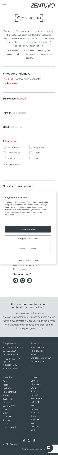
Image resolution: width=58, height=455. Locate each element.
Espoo (6, 381)
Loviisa (34, 380)
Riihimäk (35, 402)
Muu (36, 158)
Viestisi (12, 164)
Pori (33, 391)
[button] (48, 448)
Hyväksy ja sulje (28, 229)
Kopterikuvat (14, 153)
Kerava (6, 402)
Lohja (34, 377)
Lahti (5, 423)
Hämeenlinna (9, 391)
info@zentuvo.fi (10, 354)
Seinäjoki (35, 409)
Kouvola (7, 416)
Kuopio (6, 420)
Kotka (5, 413)
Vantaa (35, 426)
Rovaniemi (36, 398)
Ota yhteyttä (9, 343)
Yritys (6, 127)
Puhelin (7, 112)
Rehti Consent (32, 260)
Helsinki (6, 384)
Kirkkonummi (9, 406)
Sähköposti (14, 98)
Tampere (35, 412)
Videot (37, 153)
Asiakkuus (12, 158)
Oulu (33, 388)
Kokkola (6, 409)
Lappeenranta (10, 427)
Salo (33, 405)
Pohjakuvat (39, 147)
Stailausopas (37, 361)
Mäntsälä (36, 384)
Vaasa (34, 423)
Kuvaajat (7, 377)
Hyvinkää (7, 388)
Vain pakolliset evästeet (28, 239)
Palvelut (35, 343)
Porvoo (34, 395)
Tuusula (35, 419)
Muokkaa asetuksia (28, 248)
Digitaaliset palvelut (41, 358)
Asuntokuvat (14, 147)
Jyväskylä (8, 399)
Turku (33, 416)
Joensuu (7, 395)
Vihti (33, 430)
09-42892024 (9, 350)
